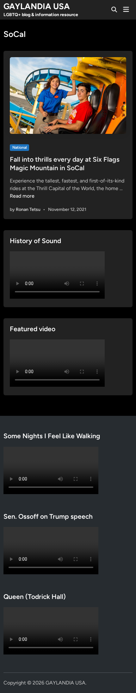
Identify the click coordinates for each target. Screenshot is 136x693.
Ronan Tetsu (28, 209)
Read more (22, 196)
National (19, 147)
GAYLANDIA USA (36, 6)
